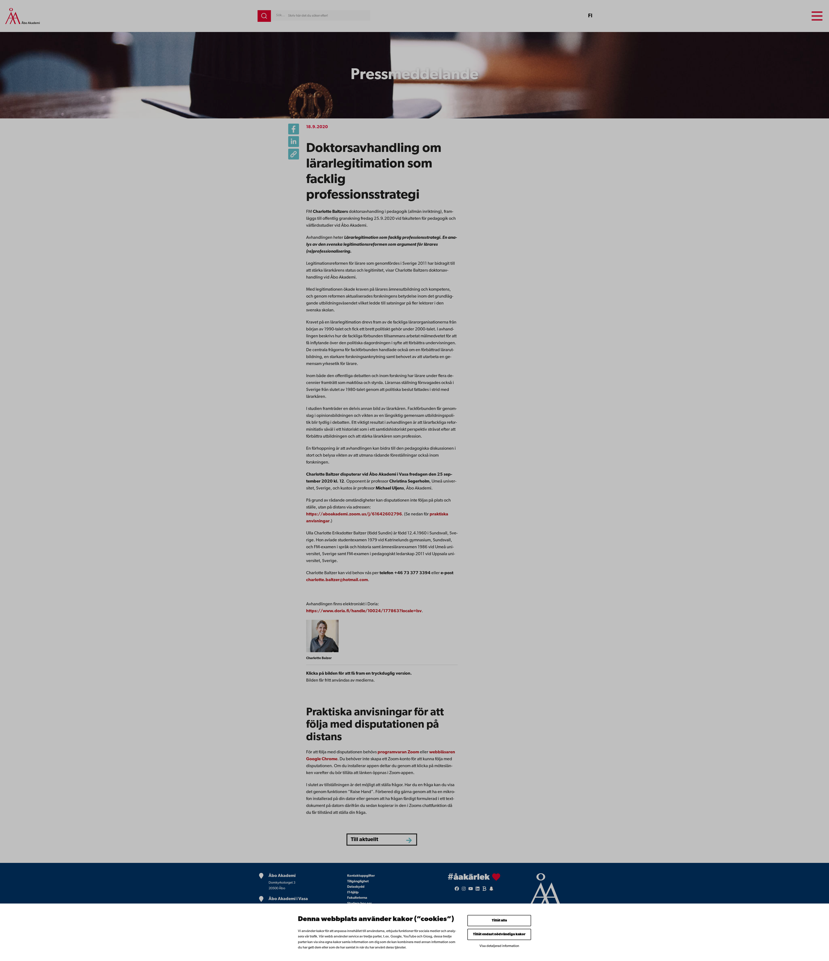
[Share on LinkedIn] (293, 141)
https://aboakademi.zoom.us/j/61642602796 (354, 514)
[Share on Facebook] (293, 129)
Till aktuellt (364, 839)
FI (590, 16)
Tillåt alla (499, 920)
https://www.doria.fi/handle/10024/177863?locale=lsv (364, 611)
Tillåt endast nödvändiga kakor (499, 934)
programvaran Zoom (398, 752)
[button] (293, 154)
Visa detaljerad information (499, 946)
